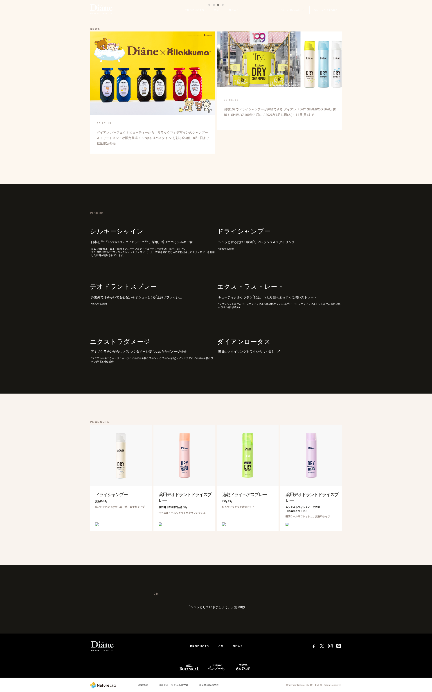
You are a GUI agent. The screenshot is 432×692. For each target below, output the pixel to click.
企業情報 (143, 685)
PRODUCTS (194, 10)
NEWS (234, 10)
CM (216, 10)
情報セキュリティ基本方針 (173, 685)
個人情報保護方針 (209, 685)
